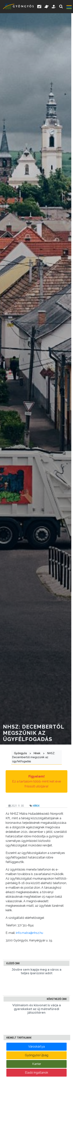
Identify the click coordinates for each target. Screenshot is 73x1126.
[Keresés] (61, 6)
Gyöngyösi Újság (36, 1055)
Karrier (36, 1064)
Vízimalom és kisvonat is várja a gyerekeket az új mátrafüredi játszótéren (36, 1008)
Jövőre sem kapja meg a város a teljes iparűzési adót (36, 971)
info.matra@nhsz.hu (29, 933)
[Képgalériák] (39, 7)
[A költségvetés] (54, 7)
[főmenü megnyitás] (69, 8)
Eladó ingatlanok (36, 1072)
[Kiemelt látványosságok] (47, 7)
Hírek (36, 805)
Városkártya (36, 1046)
